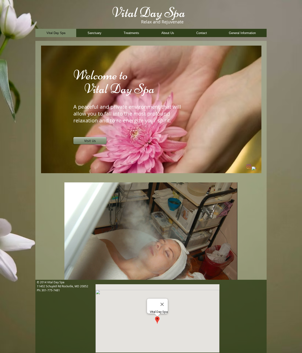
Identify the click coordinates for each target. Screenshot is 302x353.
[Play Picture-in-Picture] (223, 273)
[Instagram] (249, 166)
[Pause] (70, 273)
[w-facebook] (254, 169)
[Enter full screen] (231, 273)
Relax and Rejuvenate (162, 22)
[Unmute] (79, 273)
